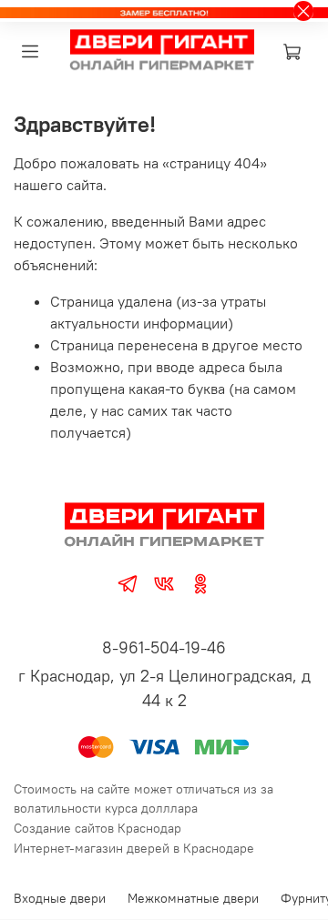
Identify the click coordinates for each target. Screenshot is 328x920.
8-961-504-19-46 (164, 647)
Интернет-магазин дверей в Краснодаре (134, 848)
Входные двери (60, 898)
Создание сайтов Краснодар (97, 828)
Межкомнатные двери (193, 898)
